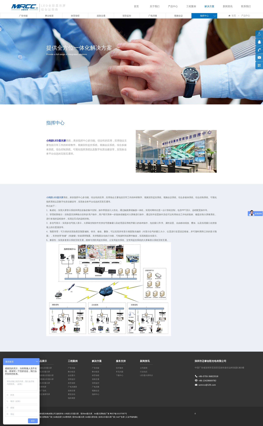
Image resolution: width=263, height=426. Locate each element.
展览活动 (71, 394)
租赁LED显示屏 (43, 383)
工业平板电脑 (131, 417)
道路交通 (101, 15)
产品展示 (42, 361)
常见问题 (119, 372)
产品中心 (173, 6)
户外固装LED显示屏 (45, 379)
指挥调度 (71, 398)
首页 (136, 6)
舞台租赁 (49, 15)
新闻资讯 (228, 6)
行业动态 (143, 372)
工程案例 (191, 6)
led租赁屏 (58, 417)
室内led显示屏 (78, 417)
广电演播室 (72, 387)
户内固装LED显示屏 (45, 375)
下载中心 (119, 375)
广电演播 (152, 15)
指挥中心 (204, 15)
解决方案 (209, 6)
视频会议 (178, 15)
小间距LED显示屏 (44, 368)
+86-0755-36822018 (208, 376)
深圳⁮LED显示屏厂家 (107, 417)
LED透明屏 (41, 387)
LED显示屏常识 (146, 375)
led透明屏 (67, 417)
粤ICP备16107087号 (118, 414)
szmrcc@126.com (207, 385)
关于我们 (155, 6)
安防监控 (127, 15)
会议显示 (71, 375)
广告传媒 (23, 15)
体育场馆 (75, 15)
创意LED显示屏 (43, 372)
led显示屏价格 (91, 417)
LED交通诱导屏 (43, 394)
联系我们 (246, 6)
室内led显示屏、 (87, 414)
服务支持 (121, 361)
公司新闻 (143, 368)
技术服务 (119, 368)
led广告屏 (120, 417)
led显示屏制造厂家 (101, 414)
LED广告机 (41, 391)
